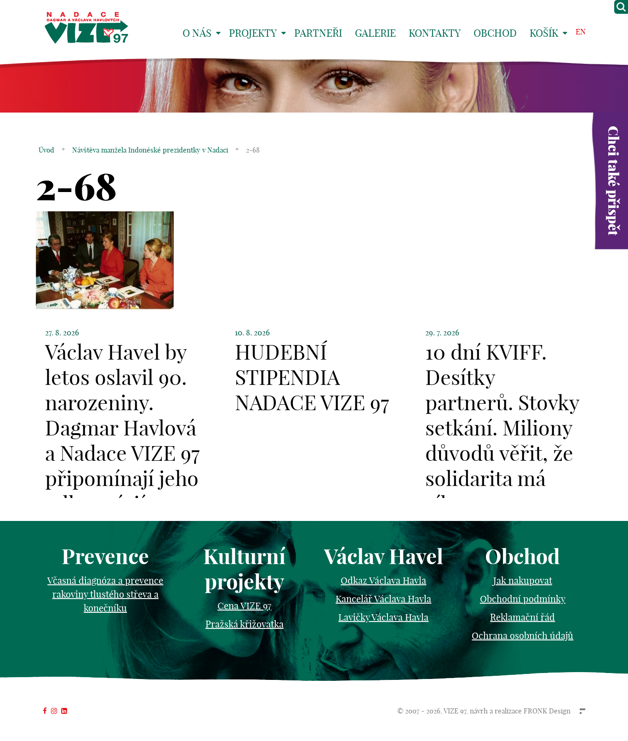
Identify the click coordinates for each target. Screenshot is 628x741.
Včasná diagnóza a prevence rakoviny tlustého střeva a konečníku (105, 594)
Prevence (105, 556)
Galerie (375, 33)
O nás (197, 33)
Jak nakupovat (522, 580)
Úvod (46, 150)
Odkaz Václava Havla (383, 580)
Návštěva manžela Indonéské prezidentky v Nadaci (150, 150)
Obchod (495, 33)
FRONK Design (547, 711)
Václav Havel (383, 556)
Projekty (253, 33)
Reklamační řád (522, 617)
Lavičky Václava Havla (383, 617)
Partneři (318, 33)
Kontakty (435, 33)
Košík (544, 33)
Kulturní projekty (244, 569)
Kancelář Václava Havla (383, 599)
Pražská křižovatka (245, 624)
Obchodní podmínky (522, 599)
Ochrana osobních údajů (522, 635)
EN (581, 31)
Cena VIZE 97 (244, 605)
